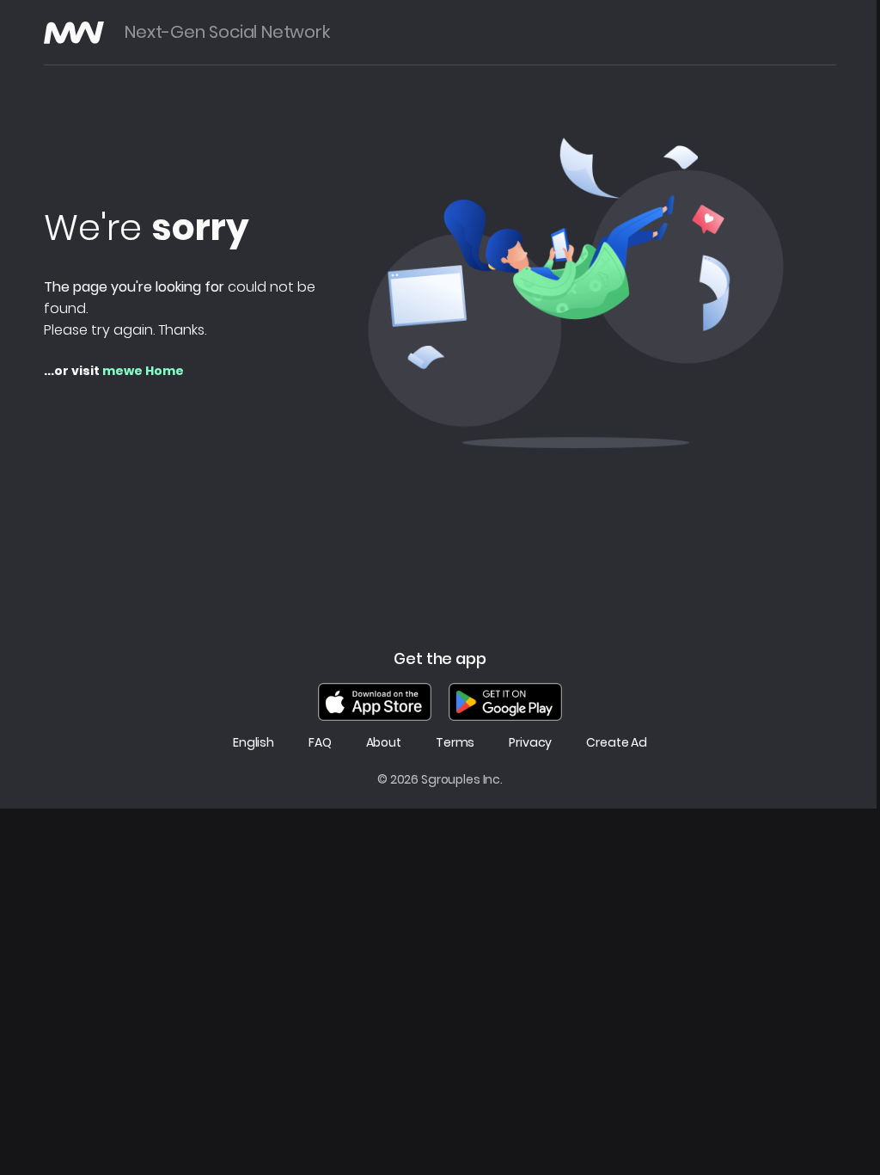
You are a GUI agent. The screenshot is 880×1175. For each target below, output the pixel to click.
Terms (455, 743)
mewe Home (143, 370)
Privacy (530, 743)
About (383, 743)
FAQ (320, 743)
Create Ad (616, 743)
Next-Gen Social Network (227, 32)
